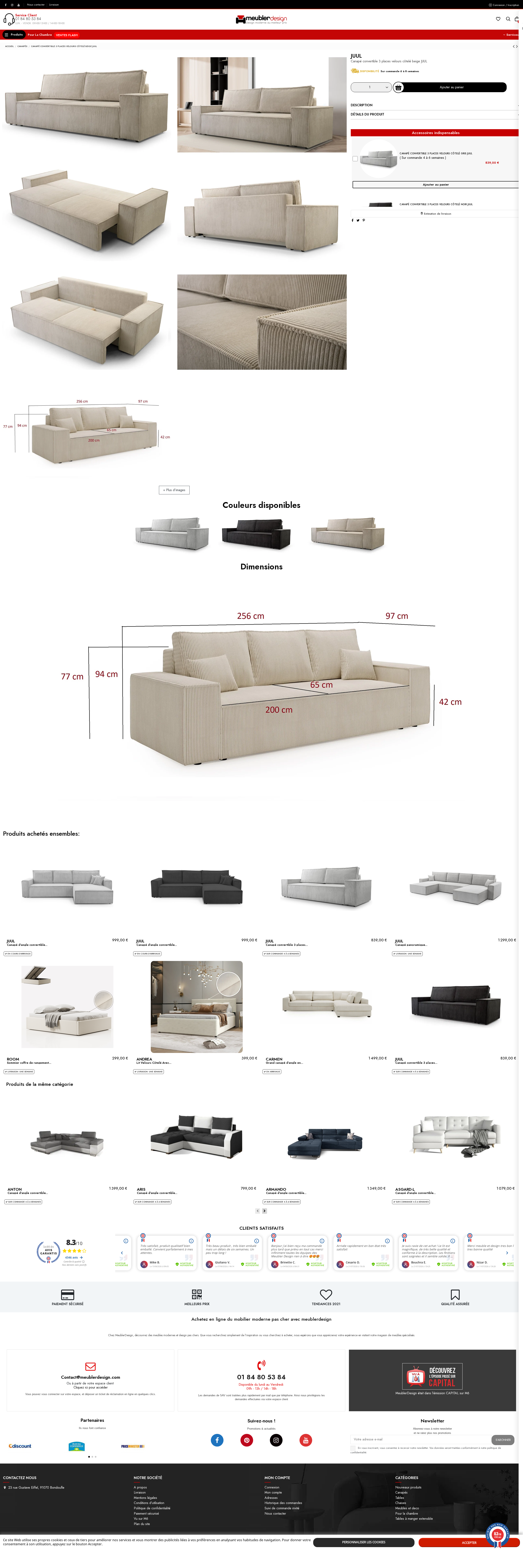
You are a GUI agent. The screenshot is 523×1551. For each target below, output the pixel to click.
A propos (140, 1487)
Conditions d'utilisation (149, 1503)
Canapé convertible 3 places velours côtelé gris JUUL (436, 153)
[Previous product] (514, 46)
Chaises (400, 1503)
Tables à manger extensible (414, 1519)
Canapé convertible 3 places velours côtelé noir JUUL (436, 204)
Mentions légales (145, 1498)
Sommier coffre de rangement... (29, 1063)
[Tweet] (358, 220)
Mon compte (273, 1492)
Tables (399, 1498)
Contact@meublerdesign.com (90, 1377)
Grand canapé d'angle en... (284, 1063)
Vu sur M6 (141, 1519)
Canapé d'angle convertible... (27, 945)
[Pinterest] (364, 220)
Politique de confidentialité (152, 1508)
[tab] (436, 105)
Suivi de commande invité (282, 1508)
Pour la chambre (406, 1513)
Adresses (271, 1498)
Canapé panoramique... (411, 945)
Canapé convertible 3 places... (287, 945)
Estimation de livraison (437, 214)
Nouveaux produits (408, 1487)
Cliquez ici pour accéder (91, 1387)
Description (361, 105)
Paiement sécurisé (146, 1513)
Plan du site (142, 1524)
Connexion (272, 1487)
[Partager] (352, 220)
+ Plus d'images (174, 490)
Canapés (401, 1492)
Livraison (54, 5)
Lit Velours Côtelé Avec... (153, 1063)
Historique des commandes (283, 1503)
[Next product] (517, 46)
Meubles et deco (407, 1508)
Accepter (469, 1543)
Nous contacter (36, 5)
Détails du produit (367, 114)
